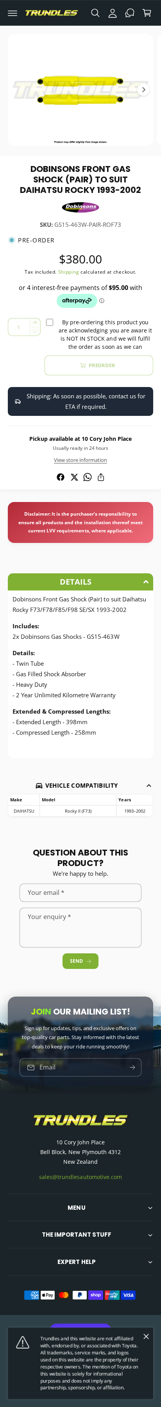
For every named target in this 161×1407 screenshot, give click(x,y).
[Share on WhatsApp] (87, 477)
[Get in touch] (129, 12)
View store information (80, 459)
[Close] (146, 1336)
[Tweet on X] (74, 477)
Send (76, 961)
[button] (12, 12)
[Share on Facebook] (60, 477)
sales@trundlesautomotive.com (80, 1177)
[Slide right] (143, 89)
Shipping (68, 272)
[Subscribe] (132, 1068)
